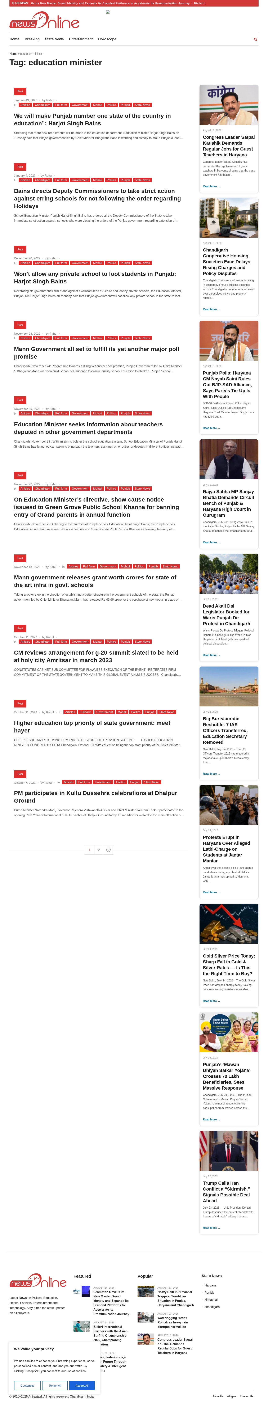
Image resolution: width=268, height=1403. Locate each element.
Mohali (97, 104)
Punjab (125, 104)
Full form (61, 104)
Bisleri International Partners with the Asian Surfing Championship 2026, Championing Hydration (110, 1335)
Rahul (50, 100)
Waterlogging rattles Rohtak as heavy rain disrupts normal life (172, 1322)
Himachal (211, 1299)
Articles (25, 104)
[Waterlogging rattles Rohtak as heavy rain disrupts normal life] (146, 1317)
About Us (218, 1396)
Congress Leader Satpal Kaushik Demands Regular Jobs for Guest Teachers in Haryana (175, 1346)
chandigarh (212, 1307)
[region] (54, 1368)
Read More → (211, 186)
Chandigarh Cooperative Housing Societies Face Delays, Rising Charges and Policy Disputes (227, 261)
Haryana (210, 1285)
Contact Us (246, 1396)
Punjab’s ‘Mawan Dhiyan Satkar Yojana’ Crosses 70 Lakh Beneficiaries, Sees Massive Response (226, 1076)
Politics (111, 104)
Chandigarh (42, 104)
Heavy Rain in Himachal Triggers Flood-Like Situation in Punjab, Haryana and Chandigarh (175, 1298)
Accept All (82, 1385)
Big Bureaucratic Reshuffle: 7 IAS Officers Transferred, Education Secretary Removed (225, 730)
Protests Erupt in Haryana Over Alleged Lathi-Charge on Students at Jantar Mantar (226, 849)
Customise (28, 1385)
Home (13, 53)
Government (80, 104)
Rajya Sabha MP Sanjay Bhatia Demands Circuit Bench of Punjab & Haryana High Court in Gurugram (228, 503)
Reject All (55, 1385)
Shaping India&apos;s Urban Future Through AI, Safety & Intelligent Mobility (109, 1363)
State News (142, 104)
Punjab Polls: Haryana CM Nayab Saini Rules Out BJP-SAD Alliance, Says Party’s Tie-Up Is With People (227, 384)
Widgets (232, 1396)
